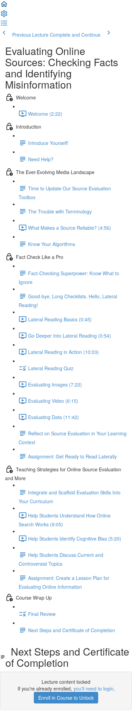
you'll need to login (93, 688)
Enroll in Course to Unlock (66, 697)
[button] (4, 6)
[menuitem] (4, 15)
